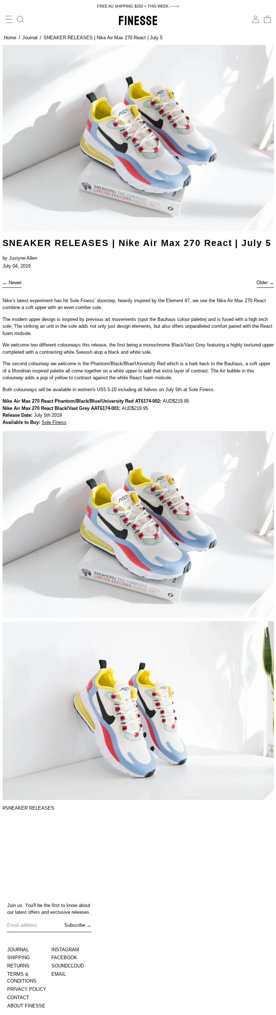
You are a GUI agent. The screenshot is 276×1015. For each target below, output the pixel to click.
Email (58, 974)
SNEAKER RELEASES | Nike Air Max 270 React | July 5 (102, 37)
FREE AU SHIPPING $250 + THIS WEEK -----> (138, 6)
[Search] (20, 19)
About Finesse (26, 1006)
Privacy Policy (26, 989)
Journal (29, 37)
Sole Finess (54, 422)
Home (10, 37)
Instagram (65, 949)
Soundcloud (67, 966)
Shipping (18, 957)
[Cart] (267, 19)
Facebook (64, 957)
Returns (18, 966)
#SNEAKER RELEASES (28, 808)
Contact (18, 997)
